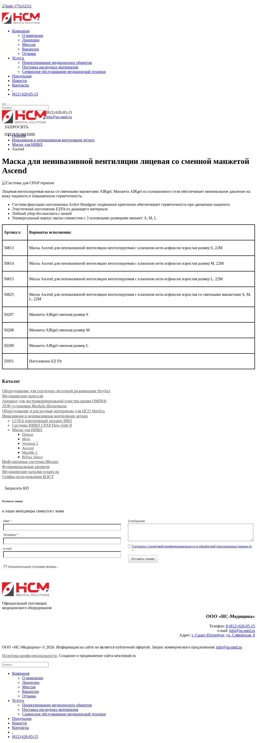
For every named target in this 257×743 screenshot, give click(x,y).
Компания (20, 31)
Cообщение (136, 521)
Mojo (26, 439)
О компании (32, 35)
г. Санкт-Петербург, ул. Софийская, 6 (223, 635)
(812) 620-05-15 (25, 94)
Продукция (21, 76)
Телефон (10, 534)
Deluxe (27, 434)
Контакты (20, 85)
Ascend (28, 448)
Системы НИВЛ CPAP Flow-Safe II (42, 425)
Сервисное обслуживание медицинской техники (64, 71)
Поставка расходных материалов (50, 67)
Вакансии (30, 49)
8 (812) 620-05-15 (240, 626)
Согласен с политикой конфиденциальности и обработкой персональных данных (190, 546)
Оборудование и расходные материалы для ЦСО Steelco (53, 411)
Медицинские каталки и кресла (30, 471)
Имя (7, 521)
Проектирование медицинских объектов (57, 62)
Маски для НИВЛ (27, 144)
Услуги (18, 58)
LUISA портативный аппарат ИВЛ (42, 421)
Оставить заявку (143, 558)
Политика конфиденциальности (29, 656)
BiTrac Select (32, 457)
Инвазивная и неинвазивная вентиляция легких (53, 140)
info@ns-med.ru (59, 117)
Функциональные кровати (25, 466)
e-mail (7, 548)
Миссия (28, 44)
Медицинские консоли (22, 396)
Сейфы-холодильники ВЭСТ (28, 476)
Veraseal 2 (30, 443)
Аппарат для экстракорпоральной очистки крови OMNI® (54, 401)
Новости (19, 80)
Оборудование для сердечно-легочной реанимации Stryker (56, 391)
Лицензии (30, 40)
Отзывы (29, 53)
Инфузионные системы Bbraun (30, 461)
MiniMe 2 (29, 452)
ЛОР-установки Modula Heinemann (34, 406)
